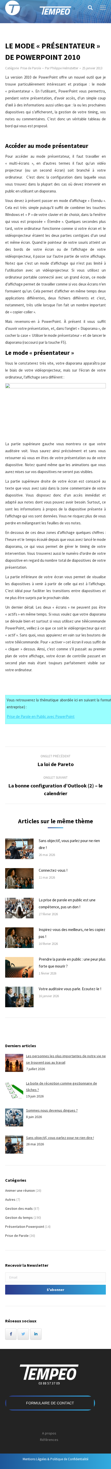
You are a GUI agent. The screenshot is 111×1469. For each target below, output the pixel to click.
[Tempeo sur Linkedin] (36, 1334)
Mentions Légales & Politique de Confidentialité (55, 1459)
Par (61, 68)
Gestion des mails (19, 1208)
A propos (49, 1433)
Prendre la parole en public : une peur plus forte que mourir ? (72, 963)
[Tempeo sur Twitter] (23, 1334)
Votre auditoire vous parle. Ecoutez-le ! (70, 988)
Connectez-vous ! (53, 870)
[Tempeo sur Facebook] (11, 1334)
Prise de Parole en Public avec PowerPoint (41, 716)
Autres (10, 1199)
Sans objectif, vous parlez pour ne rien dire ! (69, 844)
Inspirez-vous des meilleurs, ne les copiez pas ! (72, 933)
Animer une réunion (20, 1190)
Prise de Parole (30, 68)
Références (49, 1439)
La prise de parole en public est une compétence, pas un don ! (67, 903)
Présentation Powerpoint (24, 1226)
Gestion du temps (19, 1217)
